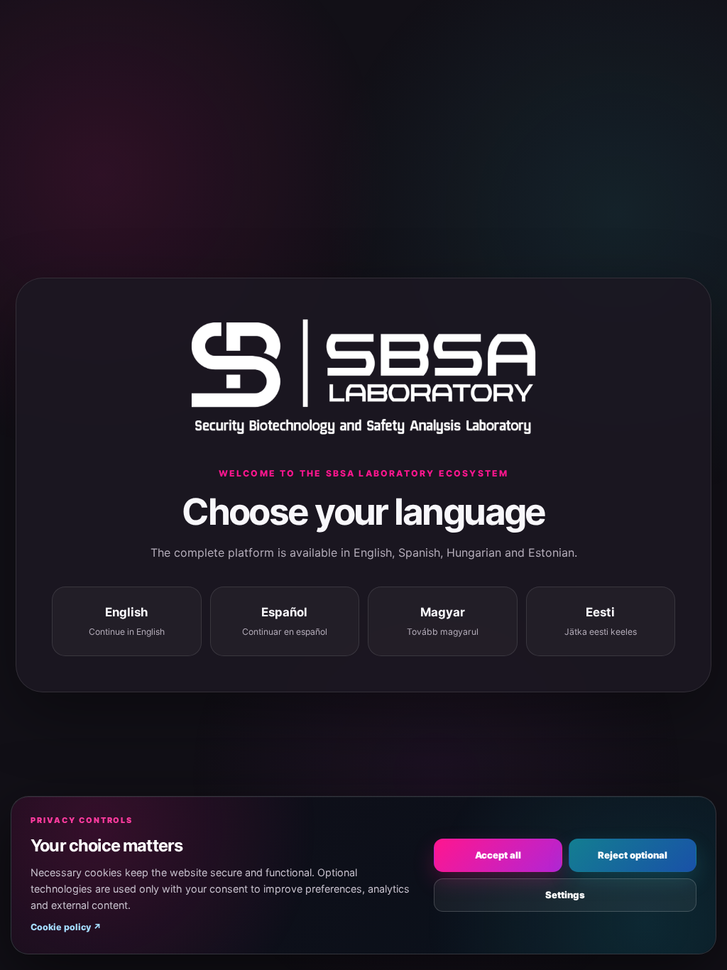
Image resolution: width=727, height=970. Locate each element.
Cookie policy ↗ (66, 927)
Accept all (498, 855)
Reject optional (632, 855)
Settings (565, 894)
